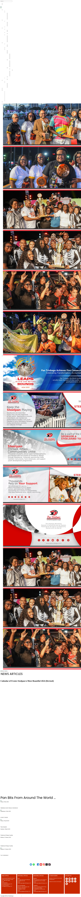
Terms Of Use (24, 895)
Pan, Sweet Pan (7, 852)
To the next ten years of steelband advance (19, 832)
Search (13, 1)
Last (14, 857)
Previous (4, 857)
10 (10, 857)
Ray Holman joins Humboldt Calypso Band (19, 824)
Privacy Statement (17, 895)
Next (13, 857)
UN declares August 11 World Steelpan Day (19, 814)
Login (4, 4)
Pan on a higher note (9, 805)
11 (11, 857)
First (1, 857)
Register (4, 3)
